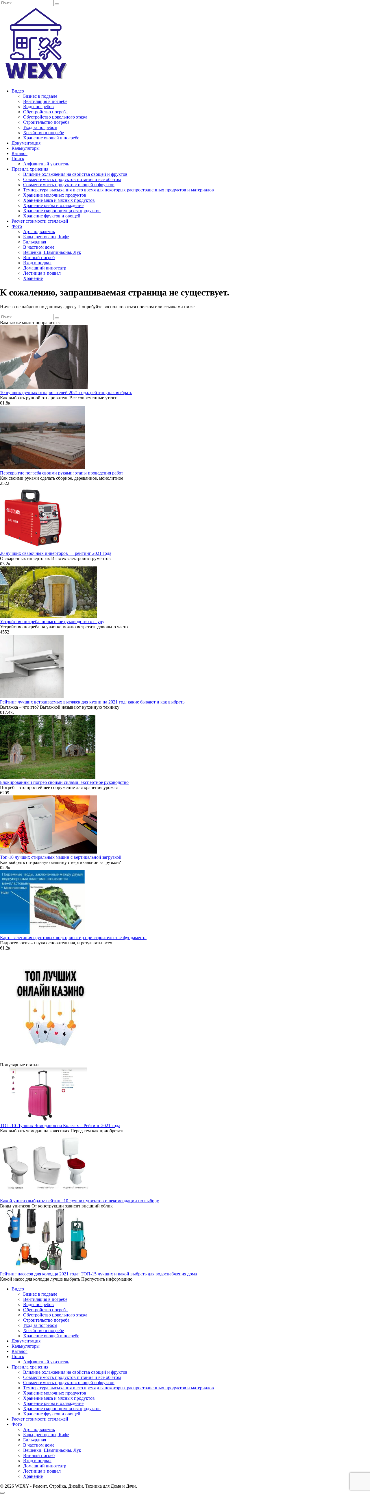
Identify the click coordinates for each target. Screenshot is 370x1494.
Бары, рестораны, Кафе (46, 236)
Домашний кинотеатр (44, 267)
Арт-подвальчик (39, 231)
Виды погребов (38, 106)
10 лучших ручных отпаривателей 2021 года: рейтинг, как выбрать (66, 392)
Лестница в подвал (42, 273)
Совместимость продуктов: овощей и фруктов (68, 184)
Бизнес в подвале (40, 96)
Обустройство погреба (45, 111)
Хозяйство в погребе (43, 132)
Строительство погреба (46, 122)
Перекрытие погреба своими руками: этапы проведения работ (61, 472)
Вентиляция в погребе (45, 101)
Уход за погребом (40, 127)
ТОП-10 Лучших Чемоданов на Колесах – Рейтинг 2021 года (60, 1125)
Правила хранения (30, 169)
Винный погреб (39, 257)
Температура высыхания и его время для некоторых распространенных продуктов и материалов (118, 189)
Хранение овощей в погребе (51, 137)
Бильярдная (34, 241)
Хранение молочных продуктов (54, 195)
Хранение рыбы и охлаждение (53, 205)
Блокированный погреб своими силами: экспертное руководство (64, 782)
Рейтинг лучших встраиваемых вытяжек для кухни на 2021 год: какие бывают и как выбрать (92, 701)
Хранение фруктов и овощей (51, 215)
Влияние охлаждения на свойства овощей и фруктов (75, 174)
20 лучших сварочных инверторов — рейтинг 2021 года (55, 553)
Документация (26, 143)
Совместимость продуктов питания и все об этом (72, 179)
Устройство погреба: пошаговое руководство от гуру (52, 621)
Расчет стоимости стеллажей (40, 221)
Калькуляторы (26, 148)
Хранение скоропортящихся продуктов (62, 210)
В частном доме (38, 247)
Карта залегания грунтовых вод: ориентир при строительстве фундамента (73, 937)
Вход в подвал (37, 262)
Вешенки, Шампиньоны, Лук (52, 252)
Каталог (19, 153)
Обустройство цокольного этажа (55, 117)
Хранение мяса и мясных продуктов (59, 200)
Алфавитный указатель (46, 163)
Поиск (18, 158)
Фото (17, 226)
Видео (18, 90)
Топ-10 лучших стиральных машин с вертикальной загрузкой (60, 857)
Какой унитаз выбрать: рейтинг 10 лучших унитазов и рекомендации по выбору (79, 1200)
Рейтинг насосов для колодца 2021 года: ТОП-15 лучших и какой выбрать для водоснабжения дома (98, 1273)
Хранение (33, 278)
